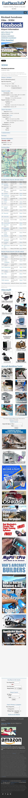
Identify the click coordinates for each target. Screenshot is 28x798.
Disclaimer (4, 776)
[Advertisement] (14, 660)
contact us (12, 783)
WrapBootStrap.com (15, 782)
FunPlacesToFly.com (5, 780)
